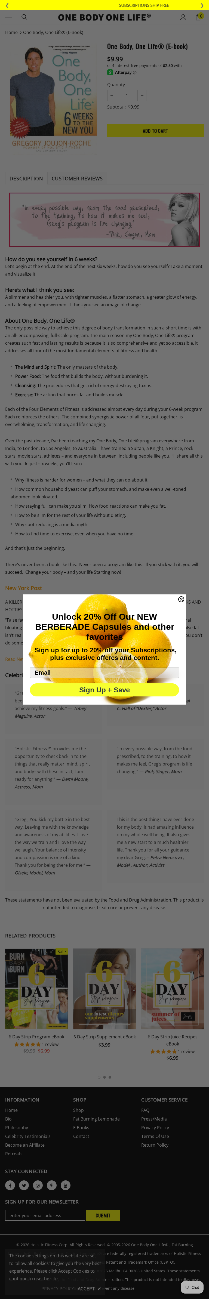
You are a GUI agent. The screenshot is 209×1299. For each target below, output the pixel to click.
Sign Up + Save (104, 690)
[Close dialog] (181, 599)
